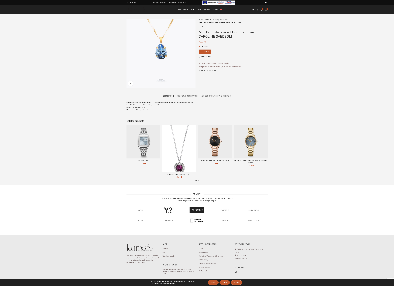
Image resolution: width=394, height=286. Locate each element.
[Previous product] (200, 27)
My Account (203, 271)
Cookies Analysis (204, 267)
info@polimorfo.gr (241, 258)
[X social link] (207, 70)
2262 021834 (133, 3)
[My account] (253, 10)
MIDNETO (225, 221)
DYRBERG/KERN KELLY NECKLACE (179, 174)
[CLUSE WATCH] (143, 142)
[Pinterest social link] (209, 70)
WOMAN (208, 20)
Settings (236, 282)
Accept (213, 282)
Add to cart (205, 52)
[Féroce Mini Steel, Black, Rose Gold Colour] (215, 142)
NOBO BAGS (169, 221)
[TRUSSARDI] (197, 210)
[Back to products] (202, 27)
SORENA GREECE (253, 210)
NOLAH (140, 221)
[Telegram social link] (215, 70)
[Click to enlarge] (130, 83)
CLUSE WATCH (143, 160)
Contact (201, 249)
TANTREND (225, 210)
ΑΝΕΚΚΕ (140, 210)
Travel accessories (169, 256)
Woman (165, 249)
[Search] (257, 10)
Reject (225, 282)
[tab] (168, 95)
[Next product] (205, 27)
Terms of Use (203, 252)
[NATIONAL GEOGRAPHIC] (197, 220)
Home (201, 20)
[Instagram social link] (266, 2)
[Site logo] (136, 10)
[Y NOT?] (169, 210)
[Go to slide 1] (196, 180)
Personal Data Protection (207, 263)
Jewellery (216, 20)
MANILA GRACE (253, 221)
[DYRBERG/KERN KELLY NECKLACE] (179, 148)
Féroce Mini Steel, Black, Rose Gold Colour (215, 160)
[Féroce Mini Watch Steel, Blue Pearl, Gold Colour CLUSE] (251, 142)
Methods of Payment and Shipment (211, 256)
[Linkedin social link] (212, 70)
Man (164, 252)
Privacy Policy (203, 260)
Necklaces (224, 20)
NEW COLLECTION (228, 67)
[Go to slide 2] (198, 180)
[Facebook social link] (204, 70)
